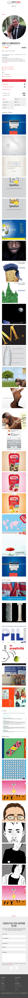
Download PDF (7, 89)
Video (17, 102)
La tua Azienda (5, 938)
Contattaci (3, 980)
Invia (14, 968)
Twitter (3, 986)
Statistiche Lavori (14, 95)
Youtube (3, 988)
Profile (17, 99)
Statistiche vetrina (14, 93)
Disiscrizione (17, 989)
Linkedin (3, 989)
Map (5, 107)
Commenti (6, 102)
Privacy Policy (10, 964)
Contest (5, 104)
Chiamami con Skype (7, 76)
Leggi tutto (5, 62)
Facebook (3, 985)
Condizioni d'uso (18, 985)
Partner (2, 982)
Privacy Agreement (18, 986)
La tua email (4, 943)
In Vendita (18, 104)
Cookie (16, 988)
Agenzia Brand (15, 993)
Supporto (17, 978)
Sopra (14, 916)
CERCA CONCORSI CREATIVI (14, 80)
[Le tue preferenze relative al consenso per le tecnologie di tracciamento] (27, 748)
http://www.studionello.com (8, 67)
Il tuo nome (4, 934)
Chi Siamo (3, 978)
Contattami (5, 69)
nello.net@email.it (11, 69)
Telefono (4, 947)
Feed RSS (17, 982)
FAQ (16, 980)
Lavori (5, 99)
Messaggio (4, 952)
